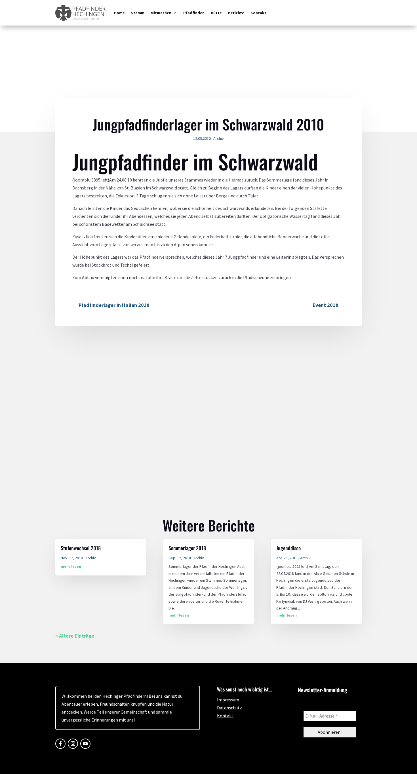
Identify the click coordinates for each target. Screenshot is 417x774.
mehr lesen (71, 566)
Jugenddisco (288, 548)
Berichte (236, 12)
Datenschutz (229, 707)
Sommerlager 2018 (187, 548)
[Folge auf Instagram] (73, 744)
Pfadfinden (194, 12)
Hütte (216, 12)
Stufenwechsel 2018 (81, 548)
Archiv (218, 138)
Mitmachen (161, 12)
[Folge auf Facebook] (60, 744)
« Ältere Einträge (74, 635)
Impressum (228, 700)
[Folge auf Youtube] (85, 744)
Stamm (137, 12)
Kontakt (258, 12)
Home (119, 12)
